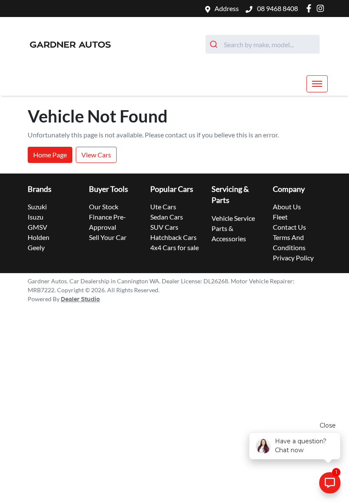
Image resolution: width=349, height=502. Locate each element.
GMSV (37, 227)
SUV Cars (164, 227)
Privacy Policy (293, 258)
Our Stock (103, 207)
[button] (317, 83)
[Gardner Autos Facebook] (310, 8)
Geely (36, 247)
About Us (287, 207)
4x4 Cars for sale (174, 247)
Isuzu (35, 217)
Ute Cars (163, 207)
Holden (38, 237)
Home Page (50, 155)
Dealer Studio (80, 299)
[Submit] (215, 44)
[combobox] (263, 44)
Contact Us (289, 227)
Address (227, 8)
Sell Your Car (107, 237)
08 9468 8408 (277, 8)
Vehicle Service (233, 218)
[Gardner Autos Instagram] (322, 8)
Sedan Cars (166, 217)
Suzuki (37, 207)
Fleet (280, 217)
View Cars (96, 155)
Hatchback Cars (173, 237)
